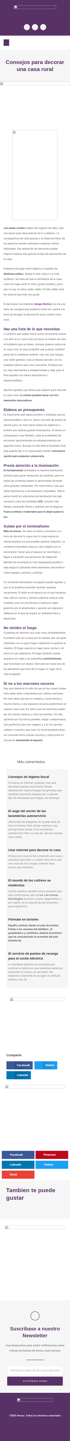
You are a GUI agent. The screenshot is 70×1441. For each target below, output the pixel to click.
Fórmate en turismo (23, 919)
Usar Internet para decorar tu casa (34, 850)
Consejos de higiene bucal (28, 777)
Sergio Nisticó (43, 303)
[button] (6, 42)
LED (40, 501)
